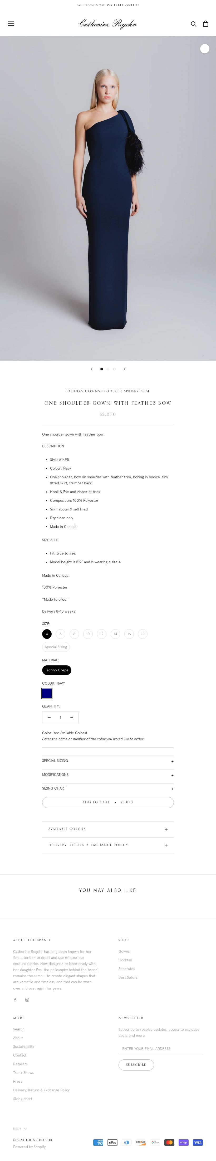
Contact (19, 1055)
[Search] (194, 23)
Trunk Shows (23, 1073)
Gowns (124, 951)
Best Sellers (128, 977)
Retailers (20, 1064)
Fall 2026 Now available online (108, 5)
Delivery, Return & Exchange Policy (88, 845)
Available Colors (67, 829)
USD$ (17, 1128)
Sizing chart (22, 1099)
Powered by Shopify (29, 1147)
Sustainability (23, 1046)
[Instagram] (27, 1000)
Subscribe (136, 1065)
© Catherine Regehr (33, 1140)
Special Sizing (56, 647)
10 (88, 634)
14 (115, 634)
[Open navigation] (11, 23)
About (18, 1038)
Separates (127, 969)
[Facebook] (15, 1000)
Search (18, 1029)
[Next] (124, 369)
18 (143, 634)
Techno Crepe (56, 670)
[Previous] (91, 369)
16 (129, 634)
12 (102, 634)
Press (17, 1081)
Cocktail (125, 960)
